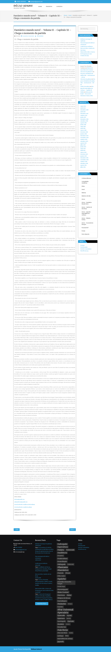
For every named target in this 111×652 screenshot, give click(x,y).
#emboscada (71, 564)
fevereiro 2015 (84, 154)
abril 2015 (82, 150)
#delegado (61, 564)
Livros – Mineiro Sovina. (86, 218)
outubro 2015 (83, 139)
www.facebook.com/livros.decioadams (24, 504)
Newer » (72, 529)
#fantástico (62, 570)
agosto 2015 (83, 143)
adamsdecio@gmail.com (20, 502)
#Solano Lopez (39, 599)
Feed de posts (83, 247)
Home (40, 6)
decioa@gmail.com (19, 499)
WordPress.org (84, 251)
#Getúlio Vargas (61, 586)
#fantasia (62, 567)
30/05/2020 (38, 545)
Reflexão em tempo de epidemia (43, 543)
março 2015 (83, 152)
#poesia (68, 618)
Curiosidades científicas (85, 182)
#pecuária (62, 612)
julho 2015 (83, 145)
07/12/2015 (18, 36)
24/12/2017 (37, 592)
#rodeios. (49, 583)
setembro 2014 (84, 163)
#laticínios (61, 595)
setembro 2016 (84, 121)
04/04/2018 (38, 578)
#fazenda (45, 579)
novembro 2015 (84, 137)
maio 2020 (83, 106)
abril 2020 (83, 108)
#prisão (71, 621)
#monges (70, 603)
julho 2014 (83, 167)
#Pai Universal (65, 609)
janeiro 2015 (83, 156)
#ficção (67, 573)
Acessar (82, 245)
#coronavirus (41, 547)
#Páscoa (40, 570)
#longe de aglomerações (41, 551)
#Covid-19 (48, 547)
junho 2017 (83, 117)
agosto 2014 (83, 165)
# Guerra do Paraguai (44, 594)
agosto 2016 (83, 123)
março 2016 (83, 130)
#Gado (50, 581)
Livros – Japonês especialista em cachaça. (86, 213)
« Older (17, 529)
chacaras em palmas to (86, 71)
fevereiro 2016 (84, 132)
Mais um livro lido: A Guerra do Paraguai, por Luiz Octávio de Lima (87, 53)
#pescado (61, 615)
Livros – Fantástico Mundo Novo (87, 203)
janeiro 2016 (83, 134)
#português (61, 621)
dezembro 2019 (84, 110)
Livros (83, 199)
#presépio (45, 570)
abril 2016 (82, 128)
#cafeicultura (62, 558)
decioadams (40, 36)
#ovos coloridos (43, 569)
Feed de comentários (85, 249)
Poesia (83, 231)
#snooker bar (61, 627)
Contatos (59, 6)
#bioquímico (60, 555)
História (84, 192)
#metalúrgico (62, 601)
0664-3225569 (18, 547)
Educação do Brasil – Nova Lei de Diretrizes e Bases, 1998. (86, 93)
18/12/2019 (37, 565)
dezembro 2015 (84, 135)
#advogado (62, 544)
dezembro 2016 (84, 119)
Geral (83, 189)
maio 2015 (83, 148)
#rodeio (60, 624)
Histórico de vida (86, 196)
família (37, 585)
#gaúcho (61, 579)
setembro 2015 (84, 141)
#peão (69, 615)
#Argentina (49, 597)
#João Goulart (63, 592)
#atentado (70, 550)
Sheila (82, 92)
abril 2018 (82, 111)
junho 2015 (83, 146)
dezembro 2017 (84, 113)
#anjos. (60, 550)
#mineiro (61, 604)
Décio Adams (23, 6)
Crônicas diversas (86, 178)
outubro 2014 (83, 161)
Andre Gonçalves (84, 86)
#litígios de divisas (63, 598)
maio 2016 (83, 126)
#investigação (62, 589)
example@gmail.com (36, 1)
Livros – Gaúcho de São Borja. (87, 207)
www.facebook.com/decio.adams (23, 507)
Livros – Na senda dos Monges (87, 223)
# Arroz (40, 579)
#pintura (61, 618)
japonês (60, 642)
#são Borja (62, 630)
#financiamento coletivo (41, 581)
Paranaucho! (85, 227)
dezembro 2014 (84, 158)
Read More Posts (41, 603)
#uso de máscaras (45, 553)
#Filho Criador (61, 576)
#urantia (71, 632)
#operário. (60, 606)
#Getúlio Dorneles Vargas (64, 583)
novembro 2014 (84, 159)
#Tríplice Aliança (47, 599)
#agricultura (62, 547)
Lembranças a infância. (86, 46)
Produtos (49, 6)
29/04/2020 (38, 560)
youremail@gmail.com (21, 549)
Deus (66, 635)
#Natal (37, 569)
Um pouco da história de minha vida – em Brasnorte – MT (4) (87, 75)
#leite (69, 595)
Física (83, 186)
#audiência (62, 553)
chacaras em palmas (85, 79)
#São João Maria (62, 633)
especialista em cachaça (64, 638)
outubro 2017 (83, 115)
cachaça (60, 636)
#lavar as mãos (49, 549)
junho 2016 (83, 124)
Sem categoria (85, 234)
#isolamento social (40, 549)
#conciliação (62, 561)
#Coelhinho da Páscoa (44, 567)
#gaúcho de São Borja (41, 583)
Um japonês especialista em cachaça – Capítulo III (86, 88)
